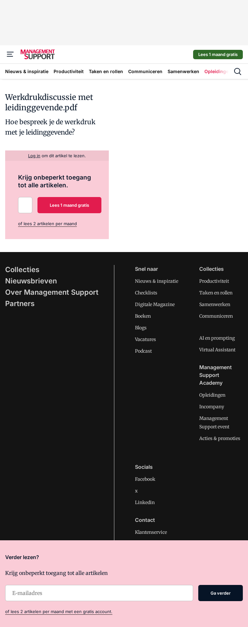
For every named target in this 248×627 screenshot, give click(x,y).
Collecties (22, 269)
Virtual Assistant (217, 350)
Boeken (143, 316)
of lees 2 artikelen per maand (47, 223)
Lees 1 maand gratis (218, 54)
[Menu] (10, 54)
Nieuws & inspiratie (156, 281)
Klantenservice (151, 532)
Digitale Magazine (155, 304)
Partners (20, 303)
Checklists (146, 293)
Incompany (211, 407)
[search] (237, 71)
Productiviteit (214, 281)
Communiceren (216, 316)
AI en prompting (217, 338)
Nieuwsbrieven (31, 281)
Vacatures (145, 339)
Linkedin (145, 502)
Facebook (145, 479)
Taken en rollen (215, 293)
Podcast (143, 351)
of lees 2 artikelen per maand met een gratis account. (58, 611)
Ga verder (221, 593)
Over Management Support (51, 292)
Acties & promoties (219, 438)
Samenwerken (214, 304)
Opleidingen (212, 395)
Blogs (141, 328)
